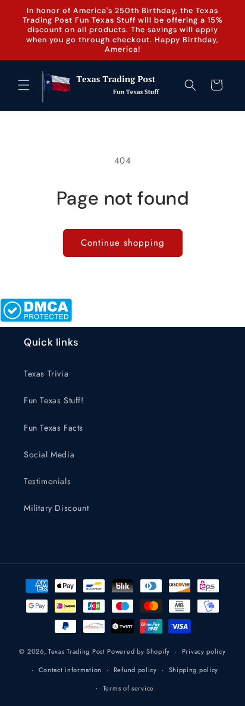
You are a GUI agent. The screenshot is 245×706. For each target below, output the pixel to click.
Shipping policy (194, 669)
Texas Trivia (46, 373)
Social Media (49, 454)
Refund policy (135, 669)
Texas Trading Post (76, 651)
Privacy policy (204, 651)
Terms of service (128, 688)
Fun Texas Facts (53, 428)
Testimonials (47, 481)
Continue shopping (123, 242)
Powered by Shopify (138, 651)
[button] (24, 85)
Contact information (70, 669)
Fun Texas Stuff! (54, 400)
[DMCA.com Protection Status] (36, 318)
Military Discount (56, 508)
